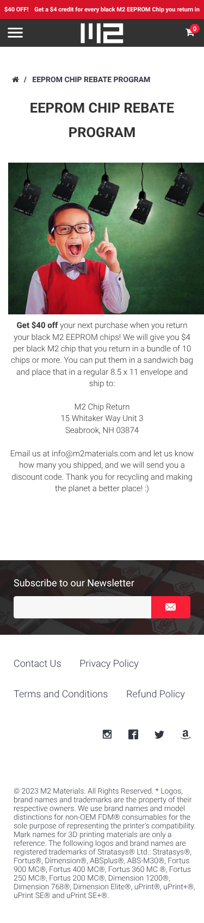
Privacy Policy (109, 664)
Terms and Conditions (61, 694)
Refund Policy (155, 694)
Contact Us (37, 664)
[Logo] (102, 33)
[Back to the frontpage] (15, 80)
